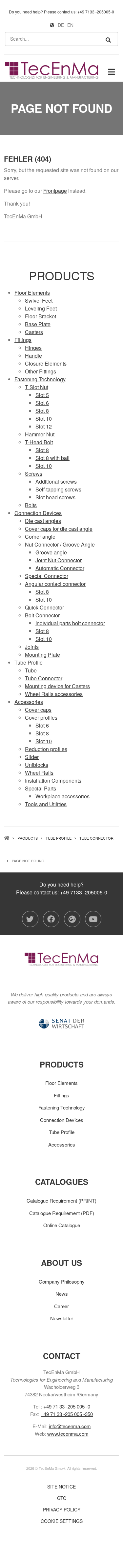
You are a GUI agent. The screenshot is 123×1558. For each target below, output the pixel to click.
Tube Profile (28, 662)
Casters (34, 332)
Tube (31, 670)
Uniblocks (36, 765)
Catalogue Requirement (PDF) (61, 1212)
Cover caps (38, 709)
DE (61, 25)
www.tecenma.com (68, 1433)
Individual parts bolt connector (70, 623)
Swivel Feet (38, 300)
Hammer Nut (39, 434)
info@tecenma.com (70, 1426)
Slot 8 (42, 410)
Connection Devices (38, 513)
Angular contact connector (55, 584)
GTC (61, 1498)
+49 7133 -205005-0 (95, 11)
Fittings (22, 340)
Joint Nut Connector (58, 560)
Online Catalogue (61, 1225)
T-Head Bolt (39, 442)
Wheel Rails (39, 772)
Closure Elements (46, 363)
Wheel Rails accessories (54, 694)
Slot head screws (55, 497)
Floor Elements (32, 292)
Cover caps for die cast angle (58, 528)
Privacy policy (61, 1509)
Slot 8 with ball (52, 458)
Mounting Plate (42, 654)
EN (70, 25)
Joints (32, 646)
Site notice (61, 1486)
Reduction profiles (46, 749)
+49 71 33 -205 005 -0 (66, 1406)
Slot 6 (42, 403)
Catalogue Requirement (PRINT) (61, 1200)
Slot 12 (43, 426)
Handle (33, 355)
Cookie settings (62, 1521)
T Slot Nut (36, 387)
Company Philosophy (62, 1281)
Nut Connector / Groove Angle (60, 544)
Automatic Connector (59, 568)
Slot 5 (42, 395)
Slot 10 (43, 418)
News (61, 1293)
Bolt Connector (42, 615)
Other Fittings (40, 371)
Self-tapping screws (58, 489)
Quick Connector (44, 607)
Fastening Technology (40, 379)
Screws (33, 473)
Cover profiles (41, 717)
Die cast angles (43, 521)
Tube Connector (43, 678)
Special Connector (46, 576)
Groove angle (51, 552)
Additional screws (56, 481)
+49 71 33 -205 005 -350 (67, 1413)
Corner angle (40, 536)
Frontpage (55, 190)
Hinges (33, 347)
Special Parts (40, 788)
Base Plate (38, 324)
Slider (32, 757)
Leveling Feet (41, 308)
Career (61, 1306)
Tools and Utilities (46, 804)
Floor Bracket (40, 316)
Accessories (28, 702)
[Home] (51, 69)
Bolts (31, 505)
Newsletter (61, 1318)
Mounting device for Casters (57, 686)
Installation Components (53, 780)
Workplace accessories (62, 796)
